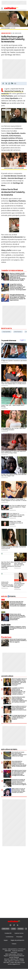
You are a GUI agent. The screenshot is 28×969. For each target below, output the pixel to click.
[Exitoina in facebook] (14, 925)
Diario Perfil (5, 928)
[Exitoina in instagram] (10, 925)
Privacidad (19, 937)
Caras (13, 928)
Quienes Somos (19, 933)
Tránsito (14, 944)
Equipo (6, 940)
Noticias (20, 928)
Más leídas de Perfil (9, 749)
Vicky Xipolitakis (6, 331)
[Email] (15, 84)
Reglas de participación (17, 940)
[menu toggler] (2, 8)
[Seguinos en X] (17, 925)
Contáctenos (9, 937)
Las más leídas (7, 676)
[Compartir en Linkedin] (12, 83)
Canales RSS (8, 933)
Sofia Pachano (18, 331)
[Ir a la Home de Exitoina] (11, 8)
